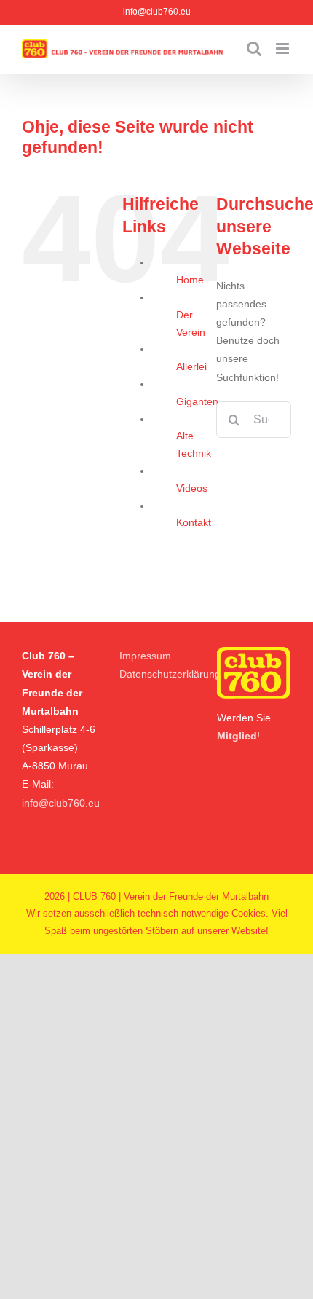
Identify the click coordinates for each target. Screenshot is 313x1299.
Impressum (145, 656)
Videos (191, 488)
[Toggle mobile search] (254, 48)
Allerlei (191, 366)
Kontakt (193, 522)
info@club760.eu (157, 12)
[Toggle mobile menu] (283, 48)
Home (190, 280)
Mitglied (237, 736)
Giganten (197, 401)
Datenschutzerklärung (170, 674)
